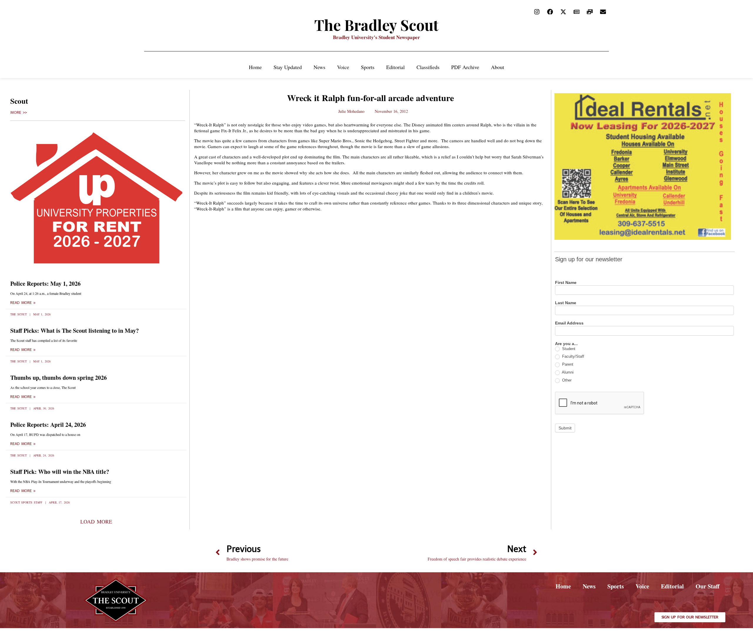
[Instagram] (537, 12)
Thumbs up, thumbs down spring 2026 (58, 377)
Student (568, 349)
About (497, 67)
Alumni (567, 372)
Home (255, 67)
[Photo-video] (590, 12)
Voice (343, 67)
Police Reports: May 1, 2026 (45, 283)
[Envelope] (603, 12)
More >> (18, 112)
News (319, 67)
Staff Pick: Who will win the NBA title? (59, 471)
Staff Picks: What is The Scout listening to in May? (74, 330)
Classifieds (428, 67)
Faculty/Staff (572, 356)
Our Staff (707, 586)
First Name (566, 282)
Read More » (23, 302)
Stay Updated (288, 67)
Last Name (565, 303)
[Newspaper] (576, 12)
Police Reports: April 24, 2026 (48, 424)
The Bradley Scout (376, 25)
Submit (565, 428)
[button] (96, 521)
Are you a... (566, 344)
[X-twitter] (563, 12)
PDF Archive (465, 67)
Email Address (569, 323)
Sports (367, 67)
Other (566, 380)
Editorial (395, 67)
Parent (567, 364)
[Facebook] (550, 12)
